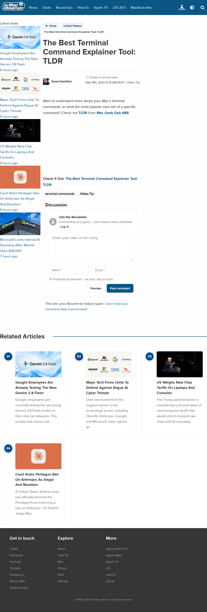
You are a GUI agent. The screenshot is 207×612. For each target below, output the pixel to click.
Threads (15, 568)
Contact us (17, 574)
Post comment (120, 288)
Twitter (14, 548)
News (33, 7)
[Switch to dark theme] (192, 7)
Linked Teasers (72, 26)
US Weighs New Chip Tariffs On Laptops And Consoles (176, 387)
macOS (110, 574)
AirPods (63, 581)
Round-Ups (64, 7)
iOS (108, 568)
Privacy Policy (18, 587)
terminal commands (59, 193)
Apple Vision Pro (117, 548)
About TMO (17, 581)
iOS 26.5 (119, 7)
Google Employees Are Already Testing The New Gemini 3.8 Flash (36, 387)
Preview (95, 288)
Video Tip (133, 82)
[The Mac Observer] (13, 7)
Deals (46, 7)
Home (52, 26)
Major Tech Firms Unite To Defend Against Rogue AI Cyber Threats (107, 387)
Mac (60, 561)
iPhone (62, 568)
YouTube (15, 561)
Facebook (16, 555)
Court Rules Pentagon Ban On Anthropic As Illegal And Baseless (37, 479)
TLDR (82, 112)
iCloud (110, 581)
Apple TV (101, 7)
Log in (64, 226)
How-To (83, 7)
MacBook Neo (141, 7)
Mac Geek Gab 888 (113, 112)
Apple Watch (114, 555)
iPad (61, 574)
